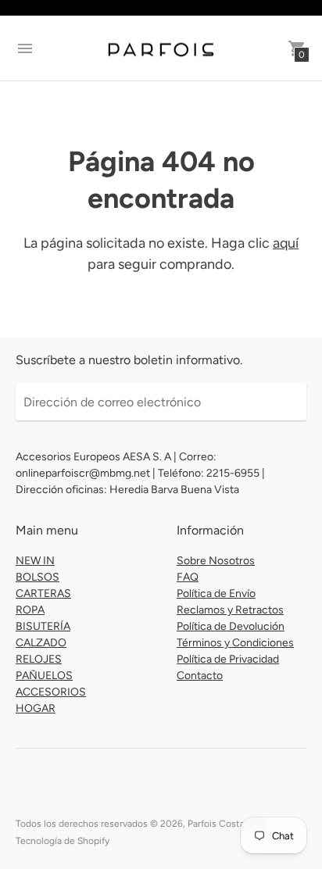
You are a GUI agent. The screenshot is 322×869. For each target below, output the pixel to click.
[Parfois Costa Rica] (161, 48)
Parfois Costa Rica (226, 823)
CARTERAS (43, 593)
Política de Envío (216, 593)
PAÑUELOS (44, 675)
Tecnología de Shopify (62, 840)
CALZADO (41, 642)
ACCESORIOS (51, 692)
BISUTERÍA (43, 626)
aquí (286, 243)
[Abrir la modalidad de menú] (25, 48)
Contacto (200, 675)
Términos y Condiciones (235, 642)
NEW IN (35, 560)
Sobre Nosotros (216, 560)
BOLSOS (37, 577)
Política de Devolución (230, 626)
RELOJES (39, 659)
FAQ (188, 577)
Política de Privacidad (228, 659)
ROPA (30, 610)
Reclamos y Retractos (230, 610)
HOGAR (35, 708)
